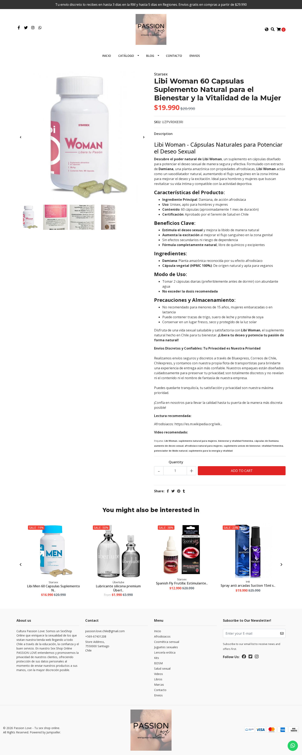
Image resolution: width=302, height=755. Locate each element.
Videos (158, 674)
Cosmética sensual (166, 642)
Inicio (106, 56)
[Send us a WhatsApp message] (293, 746)
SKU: (157, 122)
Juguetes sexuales (166, 647)
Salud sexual (162, 668)
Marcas (159, 684)
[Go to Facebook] (18, 28)
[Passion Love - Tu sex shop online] (151, 29)
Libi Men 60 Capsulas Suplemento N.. (53, 588)
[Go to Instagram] (33, 28)
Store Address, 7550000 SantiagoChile (97, 646)
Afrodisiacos (162, 636)
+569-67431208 (95, 636)
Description (163, 133)
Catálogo (126, 56)
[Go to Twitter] (26, 28)
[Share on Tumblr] (184, 491)
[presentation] (20, 137)
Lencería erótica (164, 652)
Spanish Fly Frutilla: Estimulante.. (182, 583)
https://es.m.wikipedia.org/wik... (198, 424)
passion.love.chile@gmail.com (105, 631)
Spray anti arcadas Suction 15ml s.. (248, 585)
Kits (156, 658)
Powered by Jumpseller (45, 732)
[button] (267, 29)
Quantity (176, 462)
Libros (158, 679)
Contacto (174, 56)
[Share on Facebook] (168, 491)
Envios (194, 56)
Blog (150, 56)
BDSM (158, 663)
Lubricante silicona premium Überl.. (118, 588)
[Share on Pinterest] (178, 491)
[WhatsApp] (40, 28)
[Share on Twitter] (173, 491)
